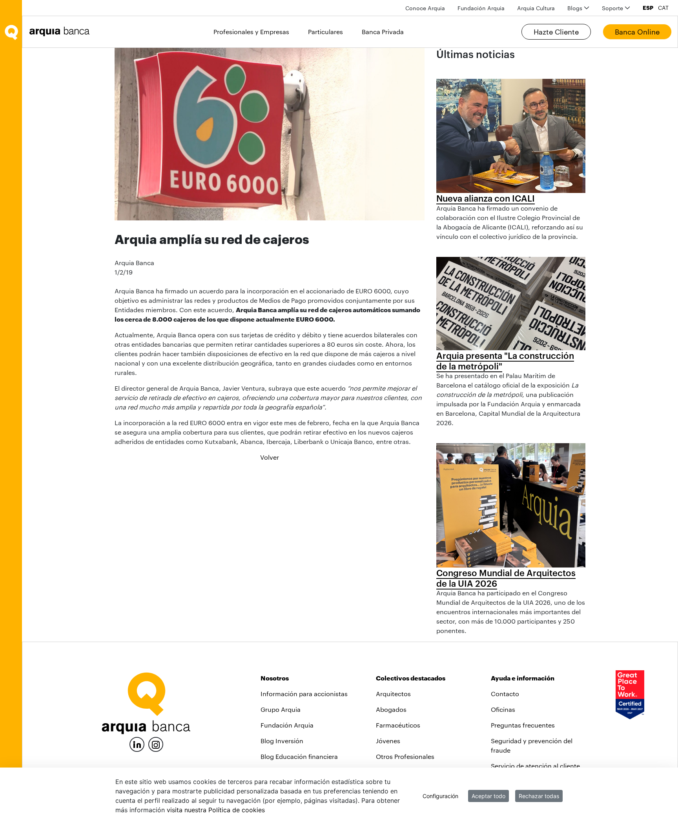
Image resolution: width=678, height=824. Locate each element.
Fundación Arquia (287, 725)
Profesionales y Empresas (251, 31)
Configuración (440, 796)
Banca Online (637, 31)
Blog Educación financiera (299, 756)
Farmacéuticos (398, 725)
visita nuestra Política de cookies (216, 810)
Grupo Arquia (281, 709)
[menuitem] (425, 8)
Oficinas (503, 709)
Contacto (505, 693)
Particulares (325, 31)
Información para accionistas (304, 693)
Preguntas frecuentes (523, 725)
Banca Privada (383, 31)
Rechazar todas (539, 796)
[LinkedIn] (137, 743)
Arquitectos (393, 693)
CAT (663, 8)
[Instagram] (155, 744)
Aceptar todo (488, 796)
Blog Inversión (282, 740)
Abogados (391, 709)
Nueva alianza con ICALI (485, 198)
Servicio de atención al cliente (535, 765)
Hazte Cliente (556, 31)
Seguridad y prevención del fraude (531, 745)
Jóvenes (388, 740)
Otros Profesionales (405, 756)
